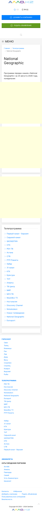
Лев (5, 354)
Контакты (5, 491)
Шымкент (7, 481)
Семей (6, 475)
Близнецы (8, 348)
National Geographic (15, 317)
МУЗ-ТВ (9, 294)
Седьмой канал (13, 237)
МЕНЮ (9, 41)
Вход (25, 9)
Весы (6, 360)
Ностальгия (11, 301)
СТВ (8, 256)
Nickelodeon (11, 309)
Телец (6, 345)
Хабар (9, 264)
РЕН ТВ (9, 249)
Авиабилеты (7, 459)
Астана (9, 252)
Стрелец (7, 366)
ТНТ (8, 279)
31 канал (10, 267)
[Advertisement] (21, 103)
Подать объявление (22, 25)
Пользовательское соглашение (13, 497)
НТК (8, 245)
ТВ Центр (10, 286)
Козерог (7, 368)
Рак (5, 351)
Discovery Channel (14, 305)
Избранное (17, 491)
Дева (6, 357)
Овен (6, 343)
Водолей (7, 371)
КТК (8, 271)
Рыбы (6, 374)
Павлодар (8, 472)
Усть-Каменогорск (11, 478)
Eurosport (10, 320)
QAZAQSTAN (11, 241)
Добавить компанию (22, 17)
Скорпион (7, 363)
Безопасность (7, 499)
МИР (8, 290)
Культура (10, 275)
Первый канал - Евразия (17, 234)
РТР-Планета (12, 260)
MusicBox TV (12, 298)
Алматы (10, 283)
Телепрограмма (9, 380)
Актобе (6, 466)
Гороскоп (6, 339)
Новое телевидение (15, 313)
